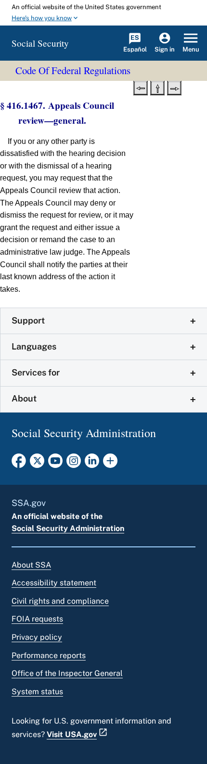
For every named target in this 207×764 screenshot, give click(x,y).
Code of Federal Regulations (72, 70)
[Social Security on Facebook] (19, 463)
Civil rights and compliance (60, 601)
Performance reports (49, 655)
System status (37, 691)
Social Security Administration (68, 528)
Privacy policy (37, 637)
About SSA (31, 565)
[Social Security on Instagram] (73, 463)
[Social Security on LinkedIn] (92, 463)
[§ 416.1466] (140, 87)
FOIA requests (37, 618)
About (24, 398)
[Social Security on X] (37, 463)
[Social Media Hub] (110, 463)
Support (28, 320)
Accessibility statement (54, 582)
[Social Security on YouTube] (55, 463)
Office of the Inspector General (67, 673)
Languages (34, 346)
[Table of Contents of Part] (157, 87)
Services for (36, 372)
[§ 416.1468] (174, 87)
